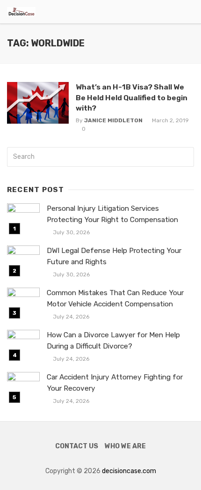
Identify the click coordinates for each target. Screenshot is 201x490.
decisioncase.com (129, 471)
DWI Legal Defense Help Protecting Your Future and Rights (114, 256)
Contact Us (76, 446)
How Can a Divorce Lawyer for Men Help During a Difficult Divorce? (113, 340)
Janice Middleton (113, 120)
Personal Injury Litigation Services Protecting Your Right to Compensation (112, 213)
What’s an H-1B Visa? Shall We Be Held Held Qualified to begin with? (131, 97)
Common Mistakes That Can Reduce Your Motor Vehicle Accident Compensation (115, 298)
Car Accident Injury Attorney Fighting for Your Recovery (115, 382)
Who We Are (125, 446)
